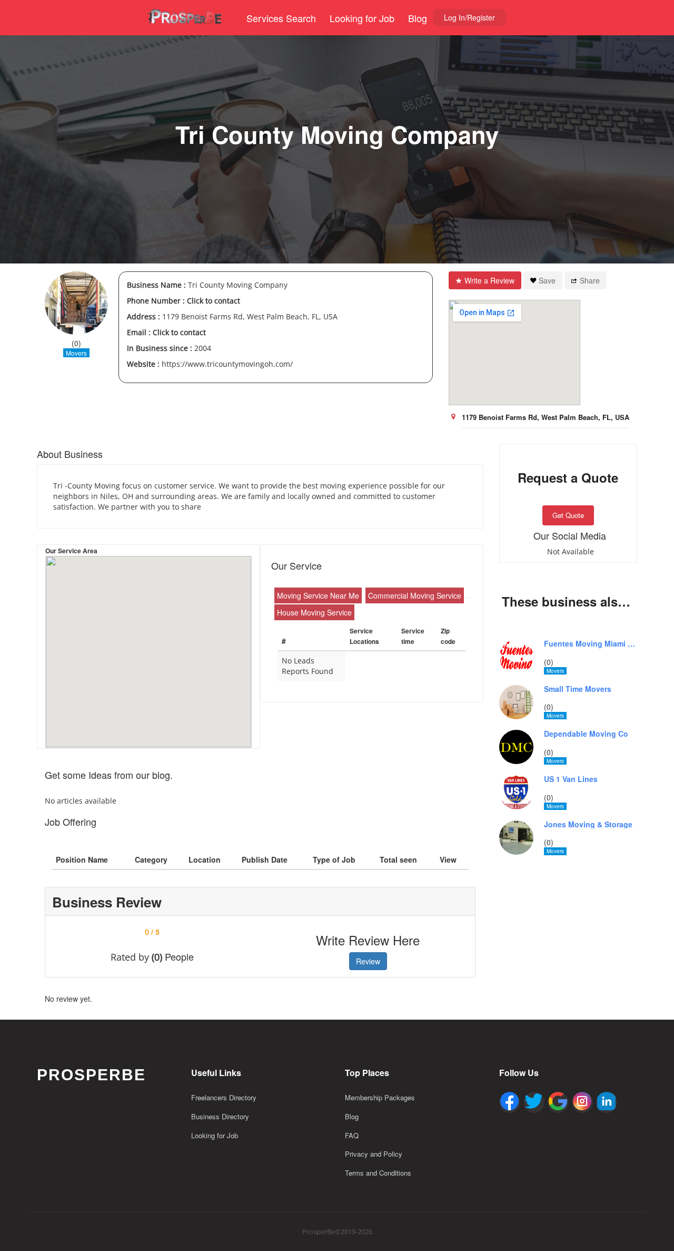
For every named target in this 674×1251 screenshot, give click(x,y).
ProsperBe (91, 1074)
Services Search (281, 18)
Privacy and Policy (373, 1154)
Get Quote (568, 515)
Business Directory (220, 1116)
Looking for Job (362, 18)
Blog (417, 18)
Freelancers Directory (223, 1097)
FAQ (352, 1135)
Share (590, 280)
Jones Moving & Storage (588, 824)
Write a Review (489, 280)
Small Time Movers (577, 689)
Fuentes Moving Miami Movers (591, 644)
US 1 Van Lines (571, 779)
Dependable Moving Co (586, 734)
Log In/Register (469, 17)
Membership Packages (380, 1097)
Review (368, 961)
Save (547, 280)
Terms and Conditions (378, 1173)
